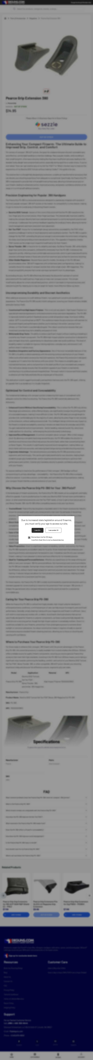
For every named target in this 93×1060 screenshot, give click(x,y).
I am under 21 (53, 530)
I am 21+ (38, 530)
